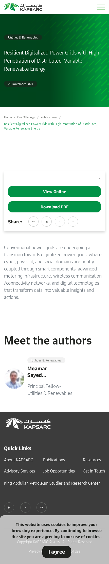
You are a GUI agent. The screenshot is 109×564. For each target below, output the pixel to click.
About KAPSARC (18, 460)
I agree (56, 551)
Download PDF (54, 207)
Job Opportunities (59, 471)
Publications (49, 117)
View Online (54, 191)
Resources (92, 460)
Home (8, 117)
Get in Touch (94, 471)
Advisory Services (19, 471)
